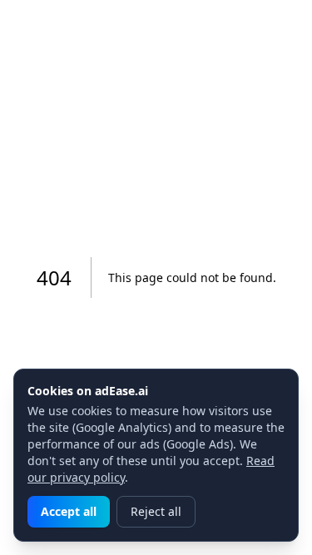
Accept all (69, 511)
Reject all (156, 511)
